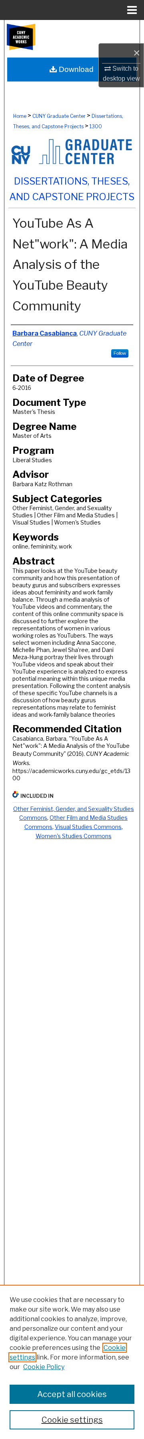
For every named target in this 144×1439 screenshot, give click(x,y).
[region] (72, 1362)
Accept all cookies (72, 1394)
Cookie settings (72, 1420)
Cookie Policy (43, 1367)
